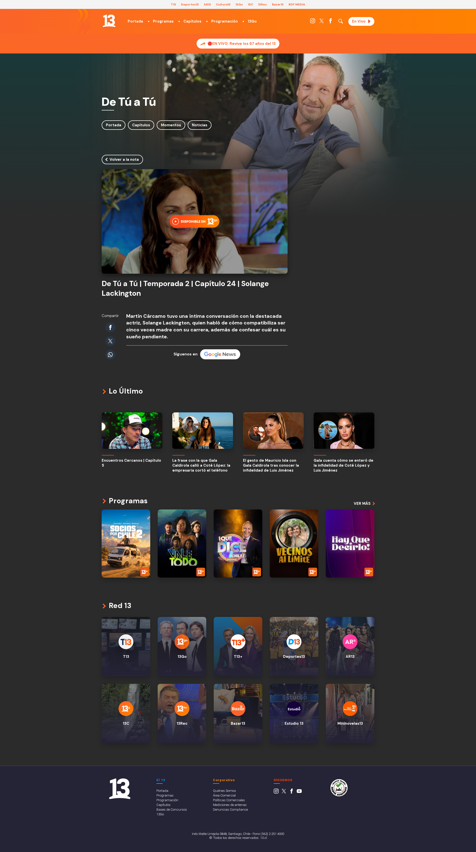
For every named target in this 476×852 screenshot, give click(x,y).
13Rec (262, 4)
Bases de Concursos (171, 809)
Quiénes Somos (224, 791)
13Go (239, 4)
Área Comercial (224, 795)
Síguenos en (186, 354)
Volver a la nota (124, 159)
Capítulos (192, 21)
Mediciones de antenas (230, 805)
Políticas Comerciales (229, 800)
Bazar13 (278, 4)
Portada (135, 21)
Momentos (171, 125)
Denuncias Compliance (230, 809)
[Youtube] (299, 792)
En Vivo (359, 21)
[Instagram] (312, 22)
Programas (163, 21)
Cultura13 (223, 4)
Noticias (199, 125)
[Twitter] (321, 22)
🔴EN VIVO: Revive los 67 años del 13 (242, 43)
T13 (173, 4)
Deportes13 (190, 4)
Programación (224, 21)
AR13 (207, 4)
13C (250, 4)
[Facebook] (330, 22)
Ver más (362, 503)
